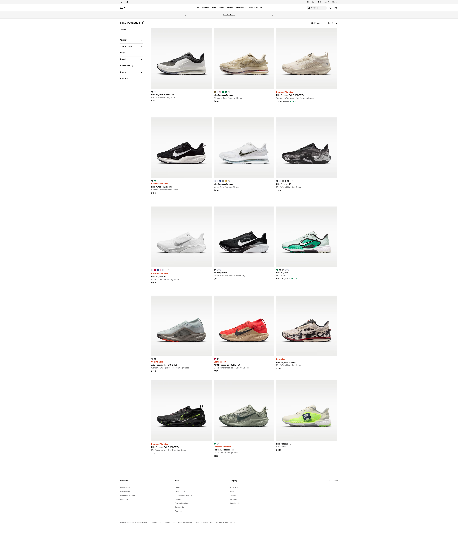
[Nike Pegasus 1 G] (306, 237)
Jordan (230, 8)
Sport (221, 8)
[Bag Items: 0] (335, 8)
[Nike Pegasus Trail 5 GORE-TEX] (306, 58)
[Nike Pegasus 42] (306, 147)
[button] (131, 40)
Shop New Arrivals (229, 15)
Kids (214, 8)
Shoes (123, 30)
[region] (130, 56)
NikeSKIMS (241, 8)
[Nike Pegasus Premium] (244, 58)
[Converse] (127, 2)
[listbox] (332, 23)
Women (205, 8)
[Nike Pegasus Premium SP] (181, 58)
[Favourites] (331, 8)
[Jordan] (121, 2)
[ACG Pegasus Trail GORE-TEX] (181, 326)
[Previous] (185, 15)
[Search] (309, 8)
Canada (335, 481)
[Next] (272, 15)
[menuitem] (322, 2)
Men (197, 8)
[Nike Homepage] (123, 7)
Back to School (255, 8)
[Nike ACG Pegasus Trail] (181, 147)
